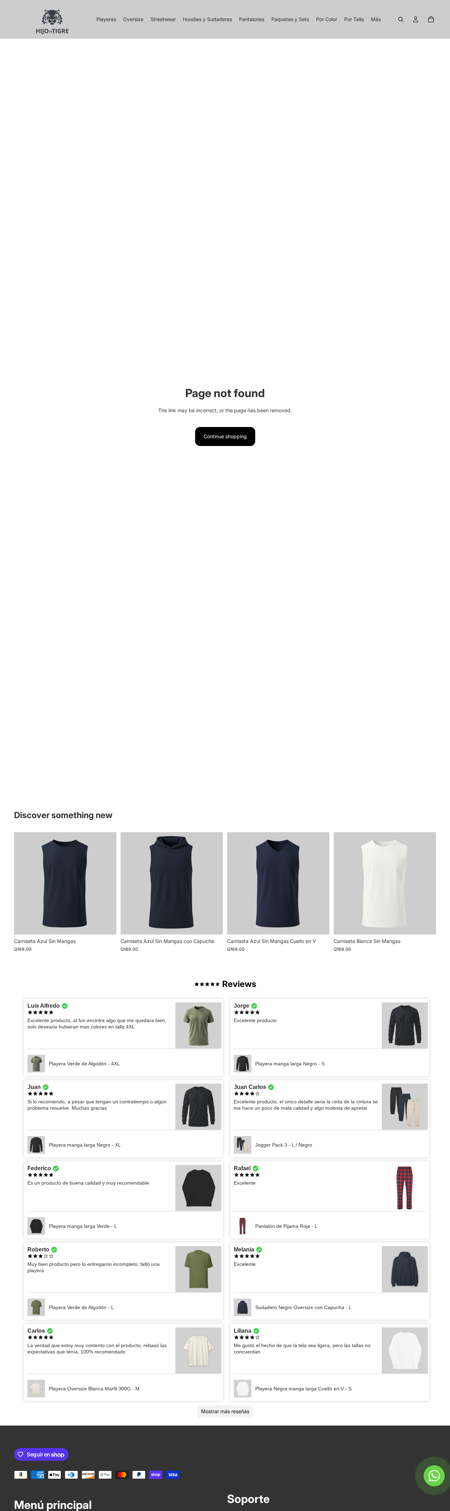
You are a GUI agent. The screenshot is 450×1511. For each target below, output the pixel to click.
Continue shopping (225, 436)
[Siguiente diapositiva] (425, 883)
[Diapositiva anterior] (344, 883)
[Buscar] (401, 19)
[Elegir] (105, 924)
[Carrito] (431, 19)
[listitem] (375, 19)
